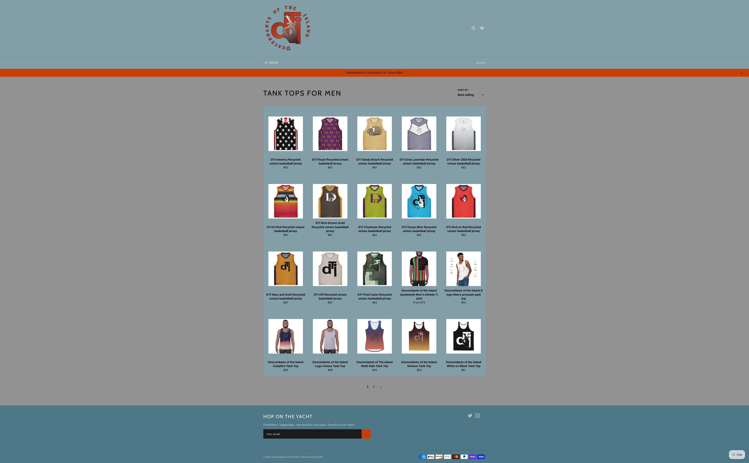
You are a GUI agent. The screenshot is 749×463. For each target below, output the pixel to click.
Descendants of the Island (286, 457)
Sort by (463, 90)
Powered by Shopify (312, 457)
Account (481, 62)
